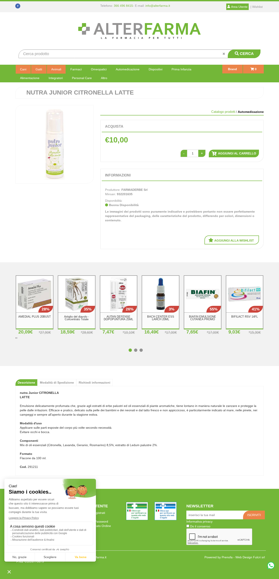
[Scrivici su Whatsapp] (271, 566)
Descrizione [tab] (26, 382)
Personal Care (82, 78)
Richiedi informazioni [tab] (94, 382)
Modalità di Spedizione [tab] (57, 382)
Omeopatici (99, 69)
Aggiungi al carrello (236, 153)
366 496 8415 (123, 5)
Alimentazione (29, 78)
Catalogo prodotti (223, 111)
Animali (56, 69)
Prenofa (227, 557)
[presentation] (15, 337)
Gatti (39, 69)
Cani (23, 69)
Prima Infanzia (181, 69)
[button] (131, 348)
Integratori (56, 78)
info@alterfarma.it (157, 5)
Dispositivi (155, 69)
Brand (232, 69)
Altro (104, 78)
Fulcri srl (259, 557)
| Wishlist (256, 6)
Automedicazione (128, 69)
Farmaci (76, 69)
